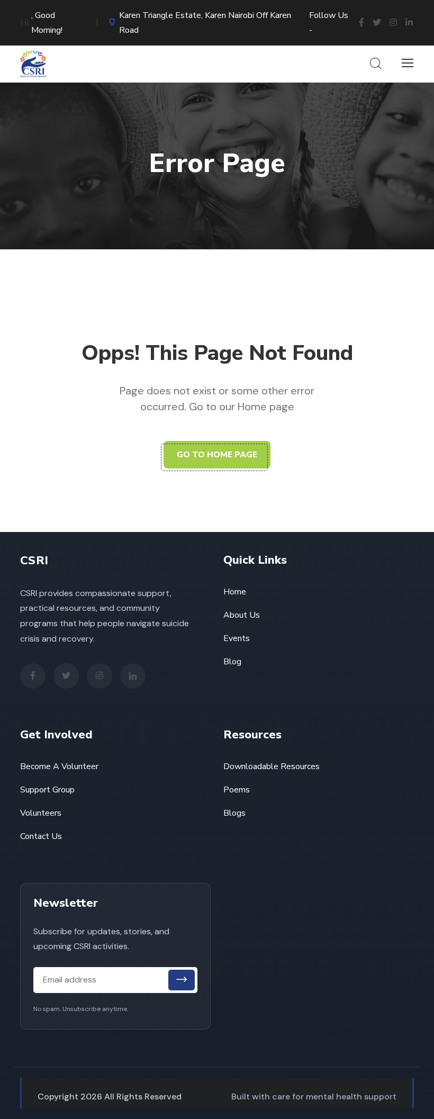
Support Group (47, 790)
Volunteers (40, 813)
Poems (236, 790)
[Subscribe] (181, 980)
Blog (232, 661)
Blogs (234, 813)
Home (234, 592)
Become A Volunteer (59, 766)
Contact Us (41, 836)
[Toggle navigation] (406, 63)
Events (236, 638)
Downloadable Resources (271, 766)
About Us (241, 615)
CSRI (34, 560)
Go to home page (217, 455)
